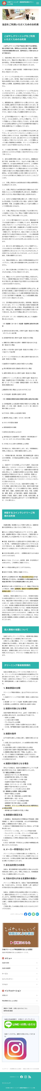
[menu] (37, 3)
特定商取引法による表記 (8, 28)
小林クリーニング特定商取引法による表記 (17, 949)
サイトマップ (6, 1083)
